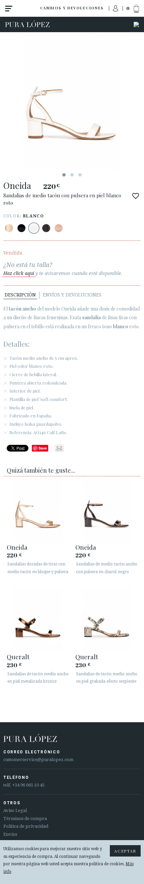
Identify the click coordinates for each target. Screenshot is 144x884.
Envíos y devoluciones (72, 294)
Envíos (10, 834)
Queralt (18, 656)
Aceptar (125, 851)
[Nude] (58, 228)
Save (43, 448)
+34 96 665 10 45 (28, 785)
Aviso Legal (15, 810)
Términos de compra (25, 818)
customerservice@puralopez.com (38, 759)
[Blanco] (34, 228)
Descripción (20, 294)
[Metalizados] (9, 228)
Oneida (17, 547)
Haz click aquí (18, 273)
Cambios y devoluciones (72, 7)
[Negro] (21, 228)
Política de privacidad (25, 826)
